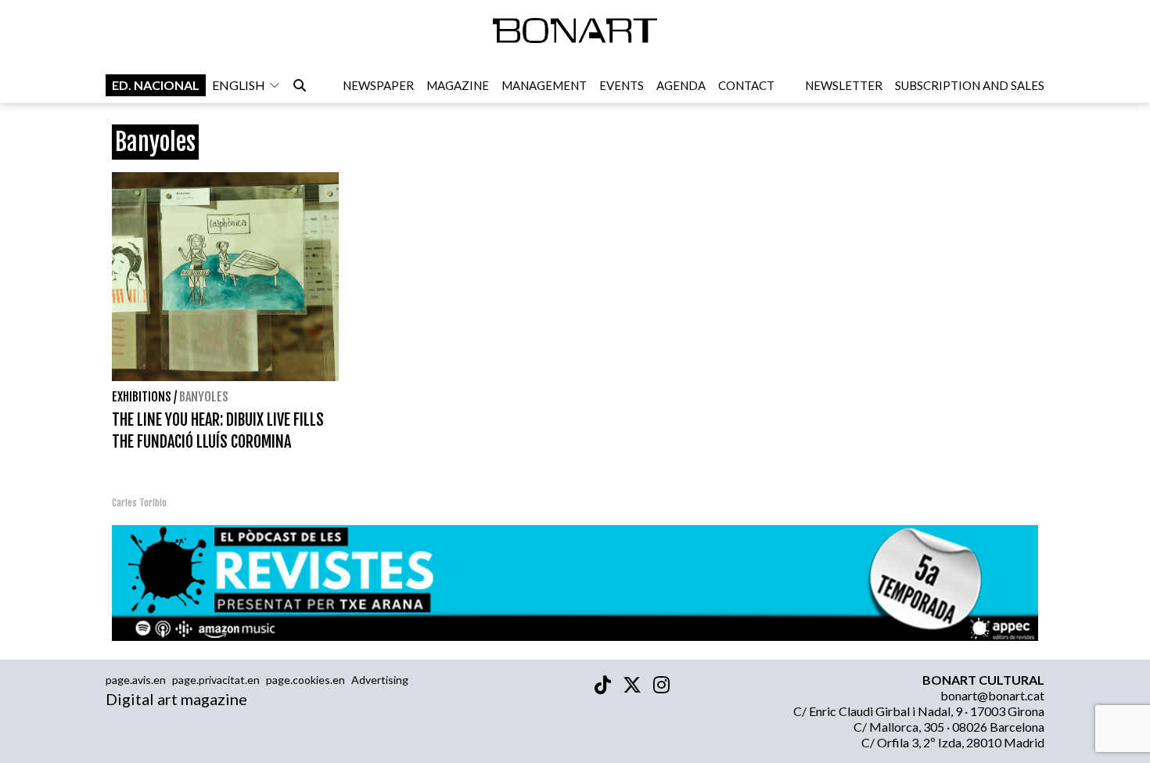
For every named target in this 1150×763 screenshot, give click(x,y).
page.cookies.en (305, 679)
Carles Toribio (140, 503)
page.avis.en (136, 679)
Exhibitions (141, 397)
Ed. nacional (155, 84)
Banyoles (203, 397)
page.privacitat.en (216, 679)
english (238, 84)
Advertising (379, 679)
